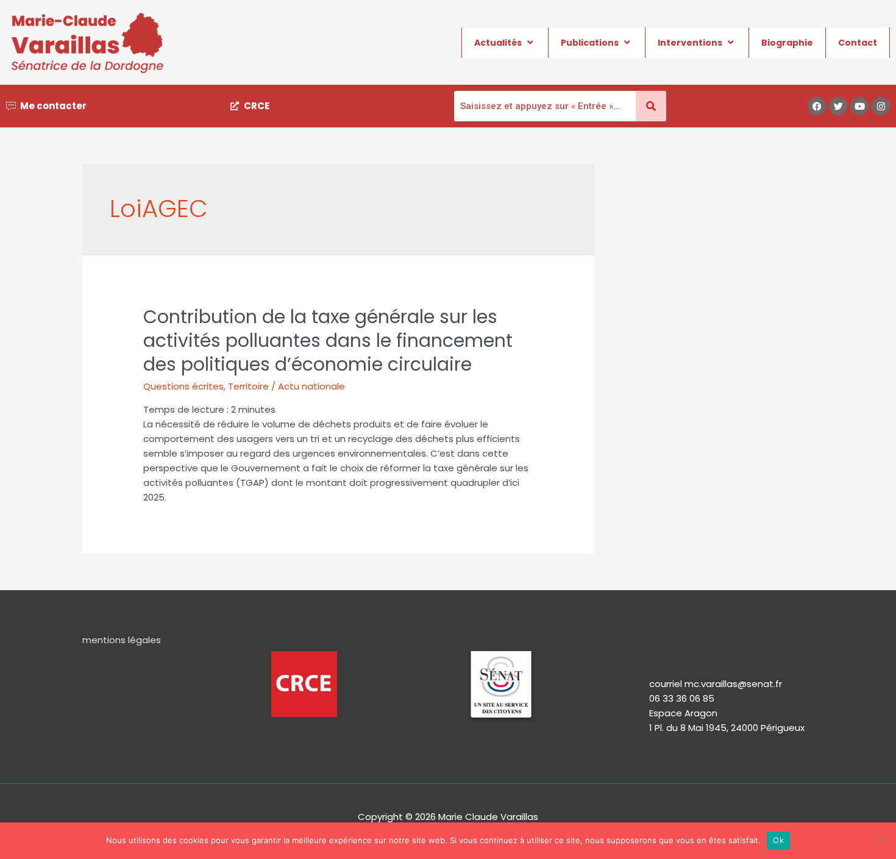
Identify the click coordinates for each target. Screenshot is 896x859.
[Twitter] (838, 106)
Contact (857, 43)
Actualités (498, 43)
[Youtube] (859, 106)
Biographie (787, 43)
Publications (590, 43)
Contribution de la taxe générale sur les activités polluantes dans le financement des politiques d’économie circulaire (328, 340)
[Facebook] (817, 106)
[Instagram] (881, 106)
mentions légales (121, 639)
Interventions (690, 43)
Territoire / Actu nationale (286, 386)
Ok (778, 840)
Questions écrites (183, 386)
